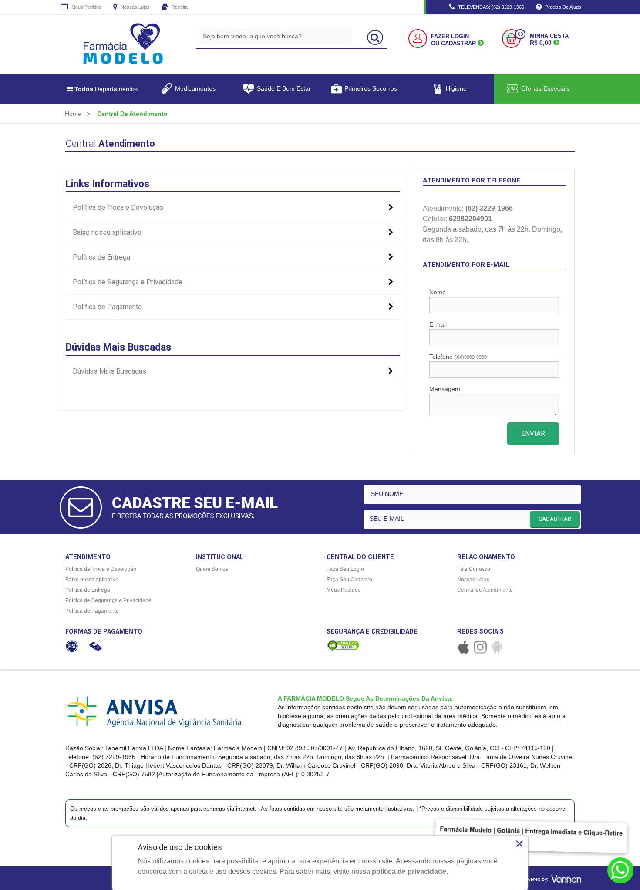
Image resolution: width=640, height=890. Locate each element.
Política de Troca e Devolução (118, 207)
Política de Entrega (101, 257)
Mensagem (444, 388)
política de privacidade (409, 871)
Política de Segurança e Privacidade (127, 282)
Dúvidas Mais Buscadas (109, 371)
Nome (437, 292)
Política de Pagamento (107, 307)
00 (520, 34)
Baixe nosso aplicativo (107, 232)
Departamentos (106, 88)
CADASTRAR (555, 519)
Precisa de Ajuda (562, 7)
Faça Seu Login (345, 569)
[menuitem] (73, 114)
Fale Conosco (473, 569)
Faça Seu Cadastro (349, 579)
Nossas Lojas (134, 7)
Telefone (458, 356)
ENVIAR (533, 433)
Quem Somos (212, 569)
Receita (179, 7)
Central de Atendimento (485, 590)
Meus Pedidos (85, 7)
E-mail (438, 324)
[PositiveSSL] (343, 645)
